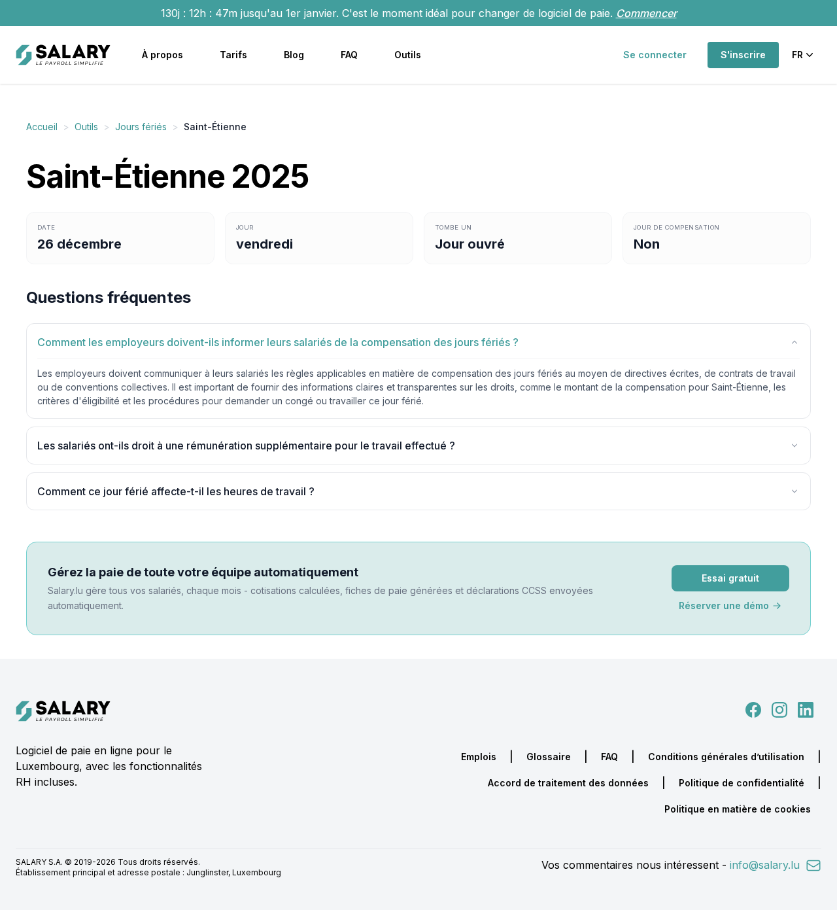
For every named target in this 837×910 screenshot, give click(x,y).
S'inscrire (743, 54)
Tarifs (233, 54)
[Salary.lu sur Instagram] (777, 708)
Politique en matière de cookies (737, 808)
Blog (294, 54)
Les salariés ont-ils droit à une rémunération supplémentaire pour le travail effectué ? (246, 445)
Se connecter (655, 54)
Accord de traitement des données (568, 782)
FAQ (349, 54)
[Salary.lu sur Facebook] (754, 708)
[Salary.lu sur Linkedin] (805, 708)
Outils (407, 54)
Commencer (646, 13)
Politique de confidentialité (741, 782)
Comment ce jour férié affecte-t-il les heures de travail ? (176, 491)
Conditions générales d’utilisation (726, 756)
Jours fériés (141, 126)
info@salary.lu (766, 864)
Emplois (478, 756)
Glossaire (548, 756)
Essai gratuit (730, 578)
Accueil (42, 126)
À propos (162, 54)
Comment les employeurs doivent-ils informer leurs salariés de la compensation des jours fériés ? (278, 342)
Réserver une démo (724, 605)
